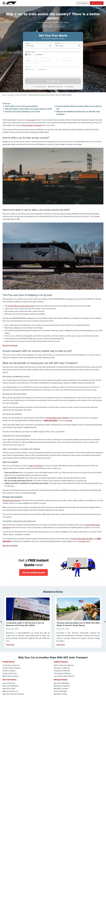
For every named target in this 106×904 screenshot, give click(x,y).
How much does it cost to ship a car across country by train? (28, 109)
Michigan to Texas (60, 694)
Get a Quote (51, 81)
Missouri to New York (10, 691)
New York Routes (9, 679)
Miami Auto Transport (10, 676)
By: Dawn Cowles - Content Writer (53, 26)
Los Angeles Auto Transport (64, 676)
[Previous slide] (1, 622)
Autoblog (10, 95)
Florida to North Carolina (11, 668)
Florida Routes (8, 662)
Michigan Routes (61, 679)
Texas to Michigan (60, 691)
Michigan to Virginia (61, 688)
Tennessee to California (62, 673)
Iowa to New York (9, 683)
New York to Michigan (62, 683)
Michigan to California (62, 668)
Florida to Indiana (9, 671)
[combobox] (37, 46)
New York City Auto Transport (13, 694)
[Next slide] (105, 622)
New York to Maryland (10, 686)
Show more (10, 645)
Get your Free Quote (10, 345)
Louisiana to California (62, 671)
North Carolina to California (64, 665)
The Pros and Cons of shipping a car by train (22, 111)
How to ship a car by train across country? (21, 106)
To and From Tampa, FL (11, 665)
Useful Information (21, 95)
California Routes (61, 662)
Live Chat (68, 420)
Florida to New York (10, 673)
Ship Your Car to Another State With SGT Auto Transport (53, 657)
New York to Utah (9, 688)
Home (4, 95)
